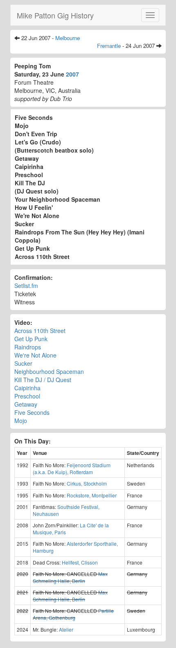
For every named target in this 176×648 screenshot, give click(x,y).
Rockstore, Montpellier (92, 495)
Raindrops (27, 347)
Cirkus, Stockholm (87, 483)
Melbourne (67, 38)
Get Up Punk (30, 339)
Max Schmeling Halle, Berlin (70, 577)
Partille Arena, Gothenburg (73, 614)
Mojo (20, 420)
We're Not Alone (35, 355)
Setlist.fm (26, 285)
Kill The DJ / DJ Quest (42, 380)
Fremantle (109, 46)
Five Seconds (32, 412)
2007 (72, 74)
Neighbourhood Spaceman (49, 371)
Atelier (66, 629)
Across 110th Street (39, 330)
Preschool (27, 396)
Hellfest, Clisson (80, 562)
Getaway (25, 404)
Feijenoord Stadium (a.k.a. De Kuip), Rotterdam (72, 468)
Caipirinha (27, 388)
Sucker (23, 363)
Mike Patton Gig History (55, 15)
